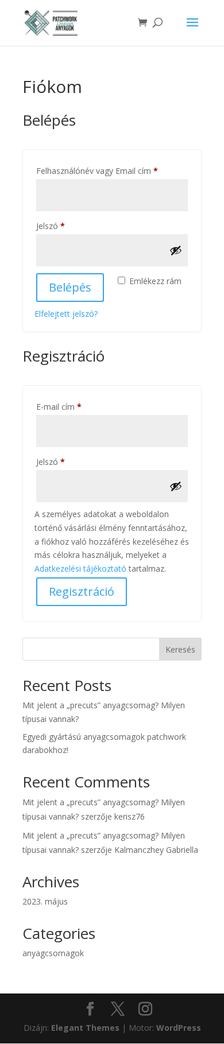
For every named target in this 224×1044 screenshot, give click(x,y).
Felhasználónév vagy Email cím (112, 170)
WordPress (178, 1027)
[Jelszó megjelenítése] (175, 250)
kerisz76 (129, 816)
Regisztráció (81, 591)
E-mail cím (75, 406)
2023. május (45, 901)
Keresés (180, 649)
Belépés (70, 287)
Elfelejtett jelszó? (66, 313)
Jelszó (66, 225)
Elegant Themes (85, 1027)
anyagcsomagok (53, 953)
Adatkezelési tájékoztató (80, 568)
